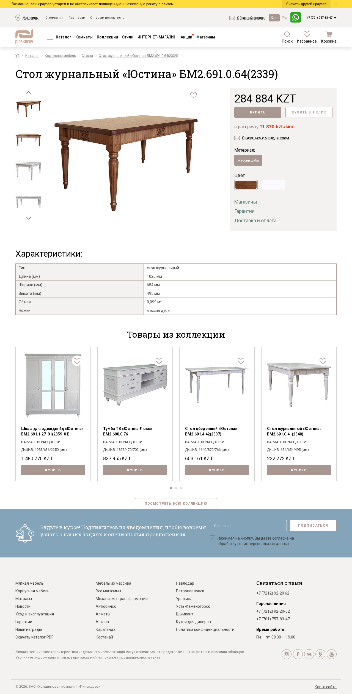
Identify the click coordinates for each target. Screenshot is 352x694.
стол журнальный (163, 268)
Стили (127, 37)
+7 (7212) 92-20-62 (273, 611)
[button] (28, 92)
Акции (186, 37)
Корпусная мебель (32, 591)
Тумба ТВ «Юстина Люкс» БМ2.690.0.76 (127, 431)
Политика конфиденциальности (205, 629)
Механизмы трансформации (122, 598)
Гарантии (23, 622)
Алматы (103, 614)
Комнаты (84, 37)
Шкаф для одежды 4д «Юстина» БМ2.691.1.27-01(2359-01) (52, 431)
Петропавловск (190, 591)
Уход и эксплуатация (34, 614)
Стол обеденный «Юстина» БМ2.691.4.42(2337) (211, 431)
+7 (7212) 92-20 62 (272, 593)
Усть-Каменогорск (193, 606)
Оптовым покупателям (107, 18)
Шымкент (184, 614)
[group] (125, 164)
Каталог (63, 37)
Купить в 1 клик (309, 112)
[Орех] (246, 185)
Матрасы (23, 598)
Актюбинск (106, 606)
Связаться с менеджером (265, 138)
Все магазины (108, 591)
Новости (23, 606)
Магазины (30, 18)
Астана (102, 622)
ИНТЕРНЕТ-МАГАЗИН (157, 37)
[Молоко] (273, 185)
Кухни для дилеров (193, 622)
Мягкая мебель (29, 583)
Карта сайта (326, 687)
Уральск (183, 598)
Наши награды (28, 629)
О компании (54, 18)
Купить (258, 112)
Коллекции (107, 37)
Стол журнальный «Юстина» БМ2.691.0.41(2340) (294, 431)
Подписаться (313, 526)
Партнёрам (76, 18)
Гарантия (244, 211)
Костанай (104, 637)
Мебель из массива (113, 583)
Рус (285, 18)
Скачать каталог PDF (34, 637)
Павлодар (185, 583)
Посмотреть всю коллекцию (176, 504)
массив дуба (248, 160)
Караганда (106, 629)
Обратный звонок (251, 18)
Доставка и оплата (255, 220)
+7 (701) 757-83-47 (319, 18)
